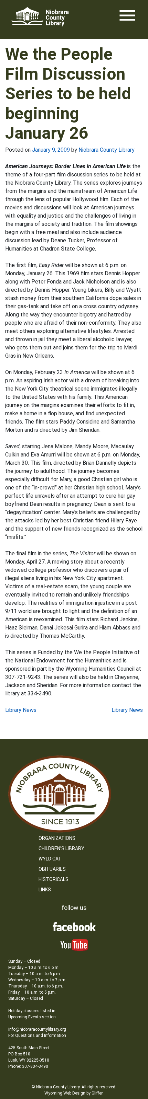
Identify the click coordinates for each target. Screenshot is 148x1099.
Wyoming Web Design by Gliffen (74, 1093)
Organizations (57, 838)
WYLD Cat (50, 858)
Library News (20, 710)
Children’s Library (61, 848)
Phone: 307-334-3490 (28, 1066)
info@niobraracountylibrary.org (37, 1029)
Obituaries (52, 869)
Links (45, 889)
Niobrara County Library (106, 150)
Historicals (53, 879)
